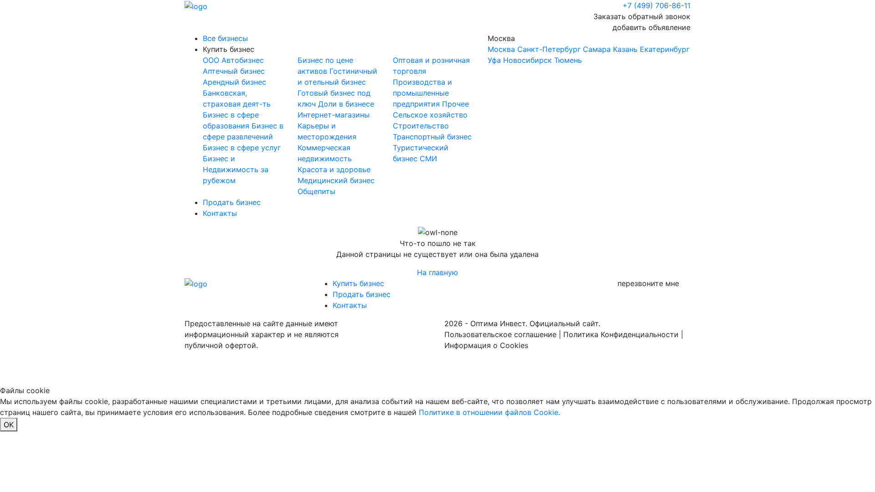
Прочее (455, 103)
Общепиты (316, 191)
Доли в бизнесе (346, 103)
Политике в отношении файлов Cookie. (489, 412)
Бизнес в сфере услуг (242, 147)
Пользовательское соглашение (500, 334)
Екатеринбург (665, 49)
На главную (437, 272)
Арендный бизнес (234, 82)
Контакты (220, 213)
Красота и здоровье (334, 169)
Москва (589, 49)
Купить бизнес (228, 49)
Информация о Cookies (486, 345)
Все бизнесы (225, 38)
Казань (625, 49)
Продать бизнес (232, 202)
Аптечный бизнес (234, 71)
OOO (212, 60)
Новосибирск (527, 60)
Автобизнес (242, 60)
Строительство (421, 125)
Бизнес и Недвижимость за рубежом (235, 169)
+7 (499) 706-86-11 (656, 5)
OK (9, 424)
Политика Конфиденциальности (621, 334)
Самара (597, 49)
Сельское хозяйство (430, 114)
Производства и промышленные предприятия (422, 92)
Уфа (494, 60)
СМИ (428, 158)
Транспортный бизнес (432, 136)
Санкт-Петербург (549, 49)
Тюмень (568, 60)
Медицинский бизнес (336, 180)
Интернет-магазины (334, 114)
